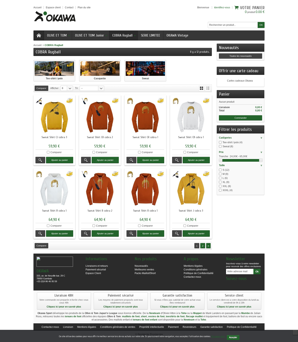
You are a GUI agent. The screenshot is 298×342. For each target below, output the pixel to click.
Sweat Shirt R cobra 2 (100, 210)
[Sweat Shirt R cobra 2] (100, 189)
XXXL (228, 190)
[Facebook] (229, 284)
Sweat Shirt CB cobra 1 (191, 137)
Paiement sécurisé (96, 269)
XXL (227, 186)
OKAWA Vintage (177, 35)
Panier (224, 94)
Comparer (56, 152)
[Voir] (40, 160)
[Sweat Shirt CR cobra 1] (145, 116)
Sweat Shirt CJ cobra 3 (54, 137)
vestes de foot (156, 316)
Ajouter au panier (59, 160)
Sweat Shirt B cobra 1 (54, 210)
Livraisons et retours (97, 266)
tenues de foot (73, 316)
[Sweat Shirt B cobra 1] (54, 189)
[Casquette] (100, 68)
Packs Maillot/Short (145, 273)
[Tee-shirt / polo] (54, 68)
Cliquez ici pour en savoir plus (64, 306)
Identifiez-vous (222, 7)
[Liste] (208, 88)
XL (226, 182)
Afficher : (55, 88)
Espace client (53, 7)
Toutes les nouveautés (240, 56)
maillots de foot (131, 316)
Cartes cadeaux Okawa (240, 80)
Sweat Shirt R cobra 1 (145, 210)
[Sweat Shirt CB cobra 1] (191, 116)
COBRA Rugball (122, 35)
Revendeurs (189, 327)
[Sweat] (145, 68)
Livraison (68, 327)
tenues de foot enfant (145, 319)
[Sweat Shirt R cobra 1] (145, 189)
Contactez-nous (192, 276)
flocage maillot (194, 316)
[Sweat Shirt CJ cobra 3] (54, 116)
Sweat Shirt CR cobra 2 (100, 137)
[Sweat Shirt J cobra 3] (191, 189)
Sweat (145, 78)
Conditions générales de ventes (117, 327)
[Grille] (201, 88)
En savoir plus (218, 336)
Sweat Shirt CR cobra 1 (145, 137)
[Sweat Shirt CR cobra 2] (100, 116)
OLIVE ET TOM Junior (89, 35)
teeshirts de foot (175, 316)
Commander (241, 118)
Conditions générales (195, 269)
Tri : (77, 88)
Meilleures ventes (144, 269)
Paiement (173, 327)
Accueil (37, 45)
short (144, 316)
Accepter (233, 337)
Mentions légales (193, 266)
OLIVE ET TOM (57, 35)
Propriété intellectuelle (151, 327)
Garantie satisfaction (211, 327)
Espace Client (93, 273)
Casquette (100, 78)
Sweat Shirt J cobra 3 (191, 210)
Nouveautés (229, 47)
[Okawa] (54, 16)
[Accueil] (39, 35)
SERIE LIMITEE (150, 35)
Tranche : (224, 156)
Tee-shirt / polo (54, 78)
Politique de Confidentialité (198, 273)
